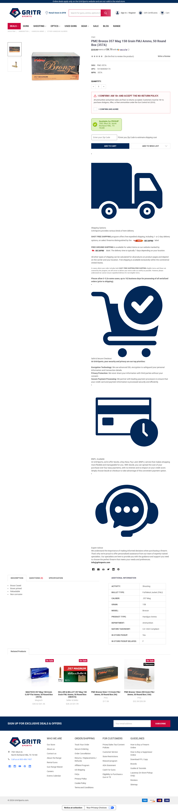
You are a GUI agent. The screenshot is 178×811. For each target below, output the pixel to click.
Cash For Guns (109, 770)
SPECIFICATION (56, 578)
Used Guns (71, 26)
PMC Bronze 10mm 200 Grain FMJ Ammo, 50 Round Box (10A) (139, 693)
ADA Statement (109, 765)
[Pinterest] (118, 569)
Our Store (51, 744)
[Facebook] (93, 569)
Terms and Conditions (86, 787)
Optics (54, 26)
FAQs (77, 774)
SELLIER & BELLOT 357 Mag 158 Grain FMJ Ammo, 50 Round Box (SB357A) (72, 694)
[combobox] (90, 12)
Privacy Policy (86, 778)
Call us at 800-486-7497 (21, 759)
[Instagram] (15, 766)
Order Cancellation (83, 753)
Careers (50, 771)
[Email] (98, 569)
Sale (96, 26)
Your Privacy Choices (96, 807)
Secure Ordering (81, 749)
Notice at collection (73, 807)
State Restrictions (110, 756)
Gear (84, 26)
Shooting (38, 26)
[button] (110, 49)
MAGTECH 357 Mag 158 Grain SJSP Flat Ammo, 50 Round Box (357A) (39, 694)
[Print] (103, 569)
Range (116, 26)
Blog (106, 26)
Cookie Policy (86, 783)
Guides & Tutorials (138, 768)
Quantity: (96, 81)
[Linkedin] (113, 569)
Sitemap (134, 784)
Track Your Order (82, 744)
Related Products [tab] (18, 651)
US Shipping (80, 770)
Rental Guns (52, 762)
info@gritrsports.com (100, 562)
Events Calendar (54, 776)
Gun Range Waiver (55, 767)
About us (51, 749)
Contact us (51, 753)
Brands (133, 764)
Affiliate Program (82, 765)
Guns (26, 26)
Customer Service (110, 752)
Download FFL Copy (139, 759)
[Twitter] (108, 569)
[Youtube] (20, 766)
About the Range (54, 758)
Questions (36, 578)
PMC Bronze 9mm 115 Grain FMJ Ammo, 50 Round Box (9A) (105, 693)
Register (132, 13)
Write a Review (164, 56)
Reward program (110, 761)
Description (17, 578)
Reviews (134, 780)
